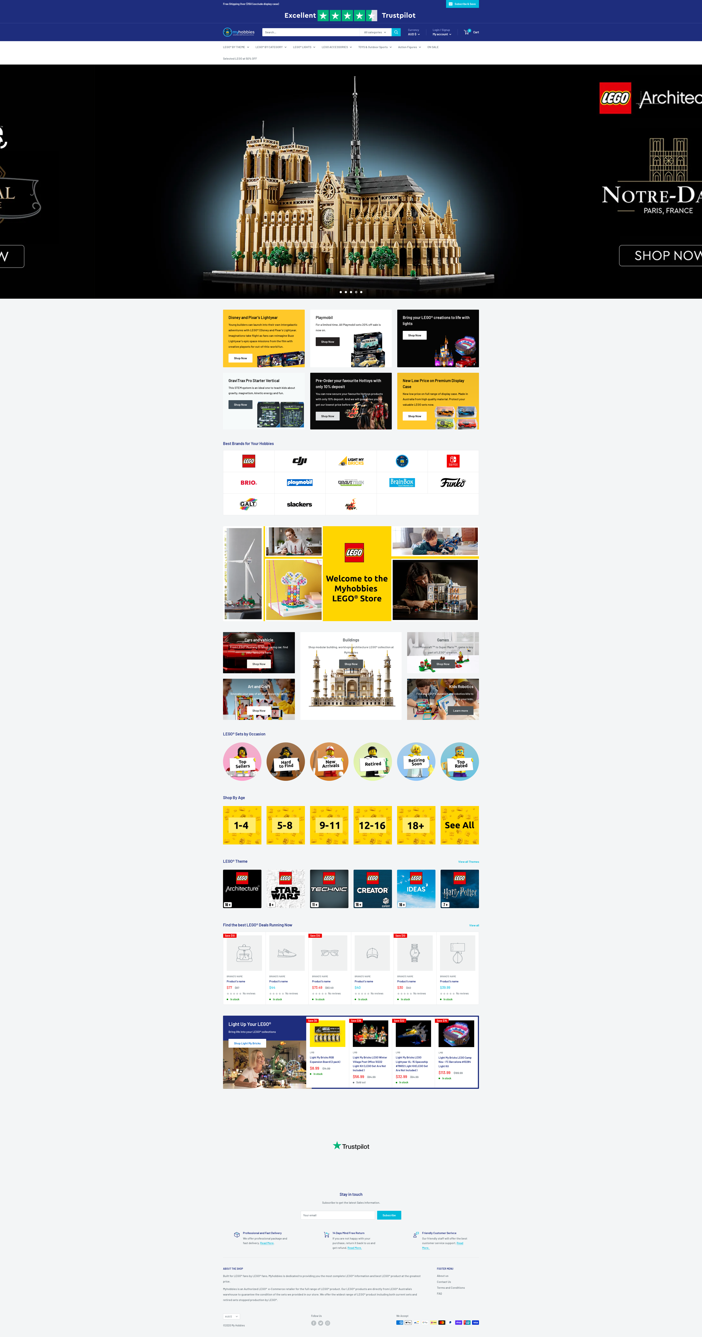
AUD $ (228, 1316)
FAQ (439, 1293)
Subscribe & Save (465, 3)
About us (442, 1275)
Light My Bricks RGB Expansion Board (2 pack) (325, 1059)
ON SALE (433, 46)
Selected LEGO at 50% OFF (240, 58)
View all (474, 925)
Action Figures (407, 46)
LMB (312, 1052)
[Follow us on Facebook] (313, 1322)
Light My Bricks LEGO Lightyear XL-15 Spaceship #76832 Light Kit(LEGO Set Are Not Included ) (412, 1064)
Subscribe (389, 1215)
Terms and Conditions (451, 1287)
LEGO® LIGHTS (302, 46)
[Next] (479, 886)
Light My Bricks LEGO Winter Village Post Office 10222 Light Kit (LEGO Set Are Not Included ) (370, 1064)
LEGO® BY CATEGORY (269, 46)
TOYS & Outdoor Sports (373, 46)
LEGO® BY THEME (234, 46)
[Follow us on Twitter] (320, 1322)
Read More (267, 1243)
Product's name (236, 981)
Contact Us (444, 1281)
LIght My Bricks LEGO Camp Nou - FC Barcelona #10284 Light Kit (455, 1062)
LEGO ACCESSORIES (335, 46)
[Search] (396, 32)
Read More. (355, 1247)
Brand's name (235, 976)
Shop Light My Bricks (247, 1043)
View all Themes (469, 861)
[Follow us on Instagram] (327, 1322)
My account (440, 34)
